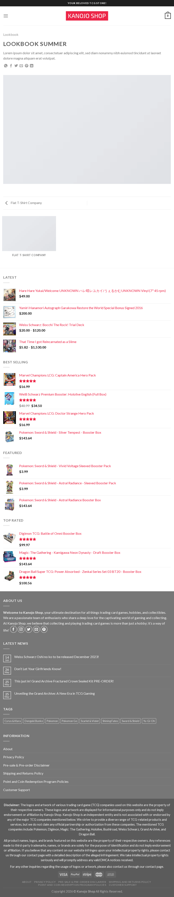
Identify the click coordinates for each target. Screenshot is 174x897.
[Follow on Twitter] (28, 629)
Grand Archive (150, 829)
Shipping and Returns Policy (23, 773)
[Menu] (5, 16)
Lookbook (10, 34)
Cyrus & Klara (12, 721)
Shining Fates (110, 721)
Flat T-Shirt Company (26, 203)
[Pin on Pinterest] (26, 66)
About (8, 749)
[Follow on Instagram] (21, 629)
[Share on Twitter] (16, 66)
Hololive (96, 829)
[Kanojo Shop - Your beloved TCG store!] (87, 16)
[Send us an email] (36, 629)
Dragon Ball (87, 834)
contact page (36, 855)
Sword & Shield (130, 721)
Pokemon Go (69, 721)
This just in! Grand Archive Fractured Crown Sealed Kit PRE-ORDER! (64, 681)
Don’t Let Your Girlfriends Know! (37, 669)
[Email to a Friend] (21, 66)
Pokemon (52, 721)
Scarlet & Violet (90, 721)
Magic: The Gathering (75, 829)
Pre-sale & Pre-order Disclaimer (26, 765)
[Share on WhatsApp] (5, 66)
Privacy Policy (13, 757)
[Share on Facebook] (11, 66)
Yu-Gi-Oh (149, 721)
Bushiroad (110, 829)
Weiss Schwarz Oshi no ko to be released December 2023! (56, 657)
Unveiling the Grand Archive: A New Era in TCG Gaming (54, 693)
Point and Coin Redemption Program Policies (36, 781)
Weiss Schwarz (128, 829)
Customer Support (16, 790)
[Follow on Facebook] (13, 629)
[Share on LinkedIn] (31, 66)
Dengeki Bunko (34, 721)
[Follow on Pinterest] (44, 629)
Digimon (53, 829)
